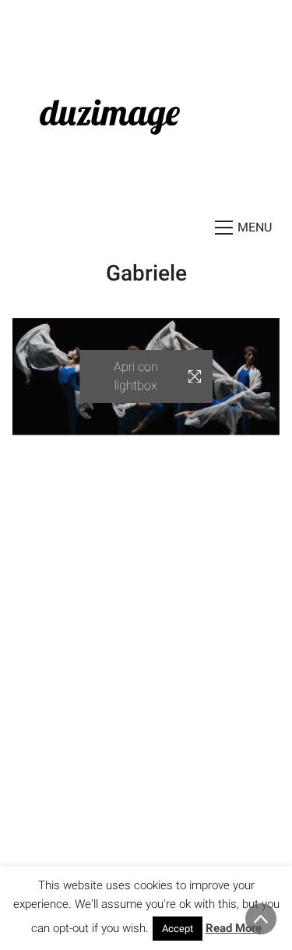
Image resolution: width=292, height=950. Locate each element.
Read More (234, 928)
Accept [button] (177, 928)
